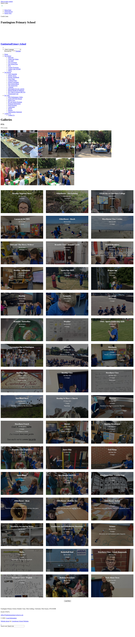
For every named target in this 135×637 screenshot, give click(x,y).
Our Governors (12, 62)
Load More (67, 601)
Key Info (7, 95)
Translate (18, 51)
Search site (4, 626)
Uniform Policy (12, 80)
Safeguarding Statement (15, 112)
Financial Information (14, 103)
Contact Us (7, 113)
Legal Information (11, 618)
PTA (9, 66)
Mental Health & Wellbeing (16, 90)
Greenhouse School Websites (20, 621)
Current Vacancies (13, 67)
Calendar (10, 87)
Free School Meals (13, 84)
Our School (7, 56)
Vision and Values (13, 59)
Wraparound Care (13, 94)
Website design (5, 621)
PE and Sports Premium (15, 102)
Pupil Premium (12, 105)
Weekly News (12, 75)
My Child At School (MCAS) (16, 92)
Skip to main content (7, 1)
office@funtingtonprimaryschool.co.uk (12, 615)
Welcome (11, 57)
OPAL (10, 71)
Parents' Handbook (13, 77)
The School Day (13, 85)
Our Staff (11, 61)
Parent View (8, 13)
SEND (10, 108)
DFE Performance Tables (15, 97)
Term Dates (11, 79)
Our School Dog (13, 64)
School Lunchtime (13, 82)
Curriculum (11, 107)
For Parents (7, 72)
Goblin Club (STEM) (14, 69)
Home (6, 54)
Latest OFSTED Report (15, 99)
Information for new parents (16, 89)
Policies (10, 110)
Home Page (7, 10)
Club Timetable (12, 74)
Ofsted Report (8, 11)
